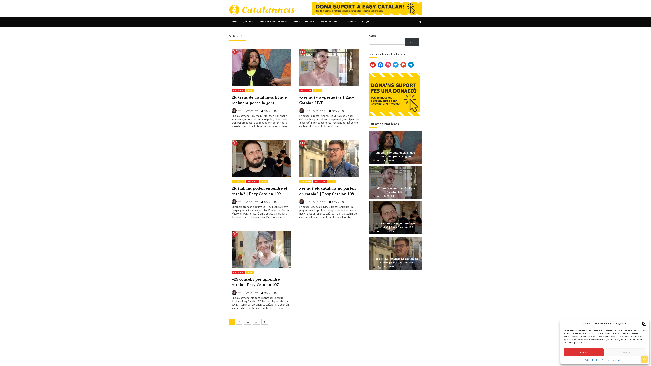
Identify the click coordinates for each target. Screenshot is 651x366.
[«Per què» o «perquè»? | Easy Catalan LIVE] (329, 67)
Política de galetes (592, 360)
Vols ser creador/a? (271, 21)
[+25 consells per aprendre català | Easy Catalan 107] (261, 249)
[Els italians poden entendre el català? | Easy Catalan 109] (261, 158)
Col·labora (350, 21)
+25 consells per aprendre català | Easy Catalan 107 (256, 282)
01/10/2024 (253, 292)
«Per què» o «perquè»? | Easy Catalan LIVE (326, 100)
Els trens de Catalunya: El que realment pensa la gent (259, 100)
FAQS (365, 21)
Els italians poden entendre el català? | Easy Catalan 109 (259, 191)
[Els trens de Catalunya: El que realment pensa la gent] (261, 67)
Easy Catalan (329, 21)
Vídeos (295, 21)
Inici (234, 21)
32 (256, 321)
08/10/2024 (320, 201)
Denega (626, 352)
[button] (644, 323)
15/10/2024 (253, 201)
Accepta (583, 352)
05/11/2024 (253, 110)
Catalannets (238, 181)
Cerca (372, 35)
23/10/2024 (320, 110)
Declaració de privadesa (612, 360)
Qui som (247, 21)
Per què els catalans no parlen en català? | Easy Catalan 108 (327, 191)
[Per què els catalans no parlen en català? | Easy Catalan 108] (329, 158)
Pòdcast (310, 21)
